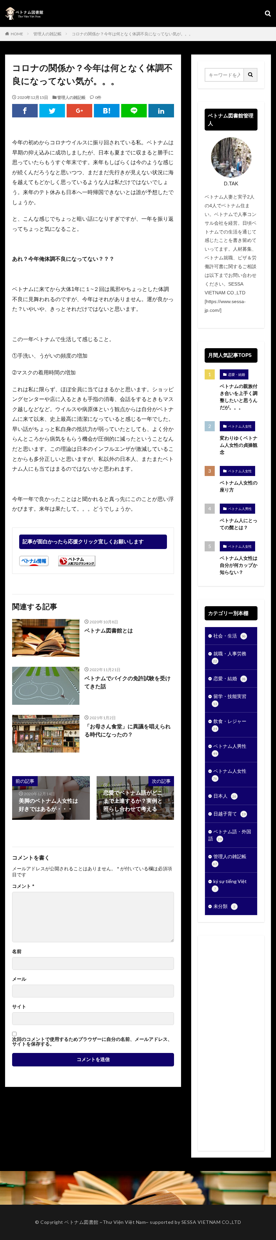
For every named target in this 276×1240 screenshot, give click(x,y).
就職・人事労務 (229, 657)
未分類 (224, 906)
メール (19, 979)
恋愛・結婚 (236, 374)
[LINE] (134, 110)
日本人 (224, 796)
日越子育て (229, 813)
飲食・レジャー (229, 724)
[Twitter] (52, 110)
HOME (17, 33)
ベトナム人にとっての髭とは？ (238, 524)
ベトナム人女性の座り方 (238, 486)
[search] (250, 75)
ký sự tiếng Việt (230, 884)
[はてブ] (106, 110)
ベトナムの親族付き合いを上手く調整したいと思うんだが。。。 (238, 397)
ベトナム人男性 (240, 509)
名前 (17, 951)
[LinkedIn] (161, 110)
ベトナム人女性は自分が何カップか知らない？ (238, 565)
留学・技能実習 (229, 699)
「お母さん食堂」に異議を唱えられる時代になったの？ (127, 730)
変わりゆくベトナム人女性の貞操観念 (238, 445)
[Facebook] (25, 110)
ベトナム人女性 (240, 426)
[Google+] (79, 110)
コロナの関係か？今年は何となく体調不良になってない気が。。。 (132, 33)
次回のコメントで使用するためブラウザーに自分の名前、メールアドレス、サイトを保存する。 (92, 1041)
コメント (23, 886)
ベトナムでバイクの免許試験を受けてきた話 (127, 682)
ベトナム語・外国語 (229, 835)
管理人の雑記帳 (47, 33)
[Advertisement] (231, 1043)
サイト (19, 1006)
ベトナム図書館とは (108, 630)
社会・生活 (229, 636)
